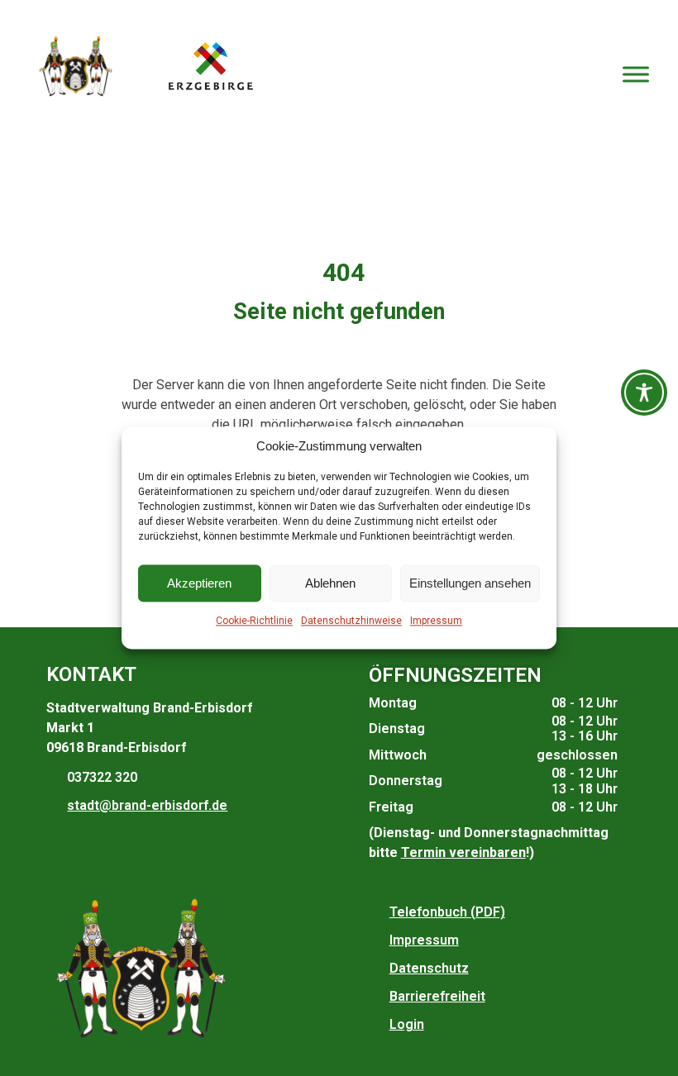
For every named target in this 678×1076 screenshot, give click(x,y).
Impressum (436, 621)
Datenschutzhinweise (351, 621)
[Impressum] (377, 940)
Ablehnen (330, 583)
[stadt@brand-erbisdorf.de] (54, 805)
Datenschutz (429, 968)
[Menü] (636, 74)
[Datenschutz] (377, 968)
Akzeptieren (199, 583)
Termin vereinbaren (463, 852)
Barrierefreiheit (437, 996)
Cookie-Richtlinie (254, 621)
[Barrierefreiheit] (377, 996)
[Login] (377, 1024)
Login (406, 1024)
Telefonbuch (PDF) (447, 912)
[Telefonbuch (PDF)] (377, 912)
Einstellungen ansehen (470, 583)
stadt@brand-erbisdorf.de (147, 805)
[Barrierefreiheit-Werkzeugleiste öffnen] (644, 392)
